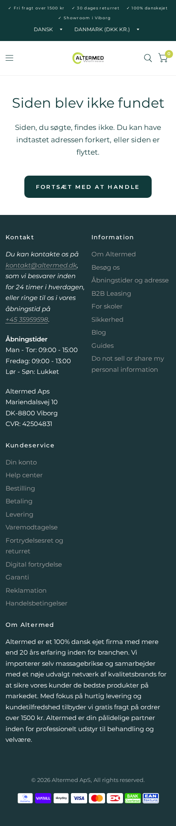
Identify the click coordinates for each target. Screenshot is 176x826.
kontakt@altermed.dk (41, 265)
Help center (24, 475)
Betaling (19, 501)
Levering (19, 514)
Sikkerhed (107, 319)
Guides (102, 345)
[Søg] (148, 58)
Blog (98, 332)
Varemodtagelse (32, 527)
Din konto (21, 462)
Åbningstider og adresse (130, 280)
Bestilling (20, 488)
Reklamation (26, 590)
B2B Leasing (111, 293)
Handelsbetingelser (36, 603)
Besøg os (105, 267)
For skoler (107, 306)
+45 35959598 (27, 319)
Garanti (17, 577)
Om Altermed (113, 254)
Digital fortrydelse (34, 564)
